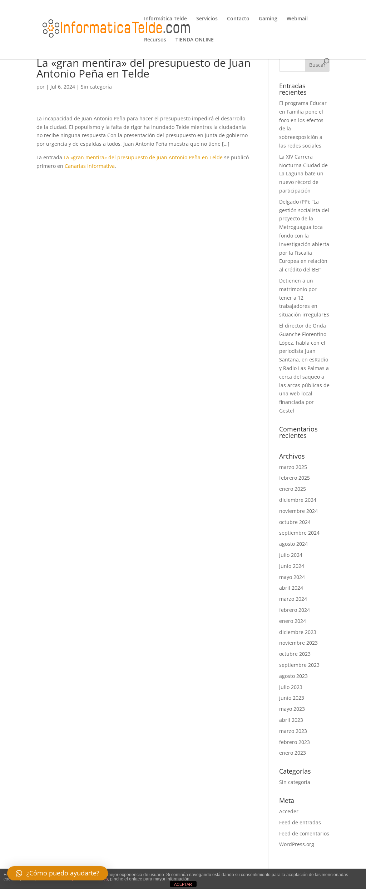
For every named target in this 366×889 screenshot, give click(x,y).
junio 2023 (291, 697)
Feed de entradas (300, 822)
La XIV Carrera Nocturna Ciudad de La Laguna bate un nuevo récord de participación (303, 173)
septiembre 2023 (299, 664)
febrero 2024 (294, 609)
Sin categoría (96, 86)
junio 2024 (291, 566)
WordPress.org (296, 844)
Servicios (207, 19)
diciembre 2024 (297, 499)
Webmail (297, 19)
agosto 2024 (293, 543)
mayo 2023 (292, 708)
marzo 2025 (293, 467)
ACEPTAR (183, 884)
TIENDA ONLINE (194, 40)
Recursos (155, 40)
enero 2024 (292, 621)
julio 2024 (290, 554)
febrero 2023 (294, 742)
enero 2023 (292, 752)
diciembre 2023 (297, 632)
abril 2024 (291, 587)
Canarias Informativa (90, 166)
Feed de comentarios (304, 833)
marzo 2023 (293, 731)
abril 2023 (291, 719)
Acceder (288, 811)
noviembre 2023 (298, 642)
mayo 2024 (292, 577)
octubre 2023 (295, 653)
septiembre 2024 (299, 532)
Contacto (238, 19)
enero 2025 (292, 488)
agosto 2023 (293, 676)
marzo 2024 (293, 598)
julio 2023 (290, 687)
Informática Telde (165, 19)
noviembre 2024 (298, 511)
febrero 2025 (294, 477)
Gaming (268, 19)
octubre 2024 (295, 522)
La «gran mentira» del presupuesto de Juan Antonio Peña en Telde (143, 157)
